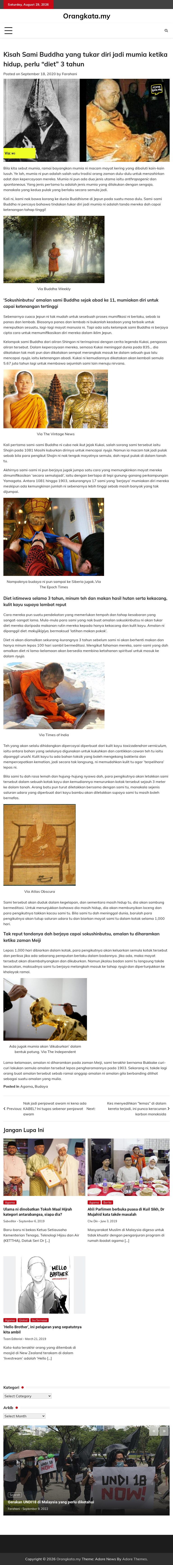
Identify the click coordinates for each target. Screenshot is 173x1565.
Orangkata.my (86, 16)
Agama (26, 1086)
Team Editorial (12, 1339)
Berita (107, 1202)
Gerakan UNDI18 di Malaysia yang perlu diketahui (51, 1502)
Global (23, 1320)
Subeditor (9, 1221)
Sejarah (15, 1495)
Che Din (93, 1221)
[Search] (166, 30)
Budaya (41, 1086)
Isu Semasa (39, 1320)
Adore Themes (134, 1559)
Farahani (69, 74)
